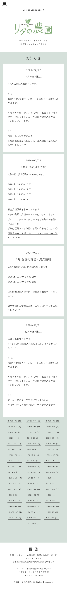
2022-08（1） (15, 506)
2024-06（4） (53, 466)
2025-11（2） (15, 438)
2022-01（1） (34, 512)
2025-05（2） (15, 449)
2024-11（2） (15, 460)
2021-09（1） (34, 518)
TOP (12, 555)
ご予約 (54, 555)
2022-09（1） (53, 501)
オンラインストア (33, 558)
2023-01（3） (34, 495)
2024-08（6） (15, 466)
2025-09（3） (53, 438)
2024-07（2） (34, 466)
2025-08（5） (15, 444)
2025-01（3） (35, 455)
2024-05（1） (15, 472)
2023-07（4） (15, 489)
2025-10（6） (34, 438)
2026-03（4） (53, 426)
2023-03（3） (53, 489)
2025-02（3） (16, 455)
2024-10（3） (34, 460)
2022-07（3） (34, 506)
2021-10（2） (15, 518)
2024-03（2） (53, 472)
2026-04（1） (34, 426)
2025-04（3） (34, 449)
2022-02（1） (16, 512)
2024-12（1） (53, 455)
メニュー (21, 555)
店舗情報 (31, 555)
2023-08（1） (53, 483)
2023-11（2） (15, 483)
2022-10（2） (34, 501)
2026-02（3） (15, 432)
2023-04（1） (34, 489)
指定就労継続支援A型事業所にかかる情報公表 (34, 561)
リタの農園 (26, 582)
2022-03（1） (53, 506)
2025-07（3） (34, 444)
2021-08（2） (52, 518)
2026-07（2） (34, 421)
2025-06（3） (53, 444)
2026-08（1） (15, 421)
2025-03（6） (53, 449)
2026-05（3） (15, 426)
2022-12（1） (53, 495)
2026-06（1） (53, 421)
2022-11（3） (15, 501)
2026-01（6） (34, 432)
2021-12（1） (52, 512)
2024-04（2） (34, 472)
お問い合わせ (43, 555)
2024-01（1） (34, 478)
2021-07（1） (34, 523)
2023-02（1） (15, 495)
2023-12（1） (53, 478)
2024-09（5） (53, 460)
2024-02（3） (16, 478)
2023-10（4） (34, 483)
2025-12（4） (53, 432)
